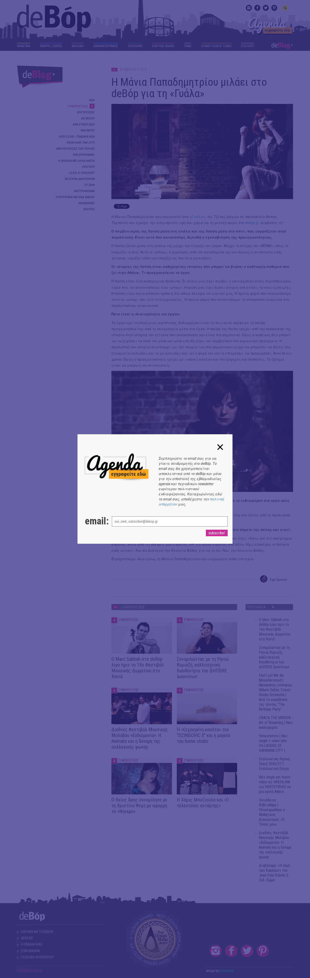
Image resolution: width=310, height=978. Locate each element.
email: (93, 521)
